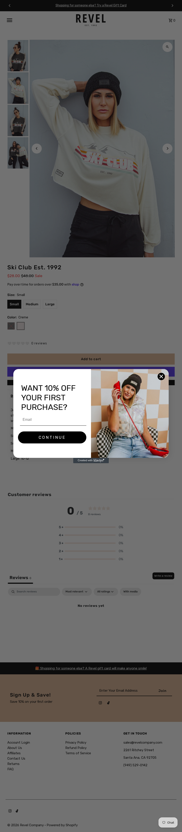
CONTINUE (52, 437)
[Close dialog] (161, 376)
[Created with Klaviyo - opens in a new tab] (91, 460)
